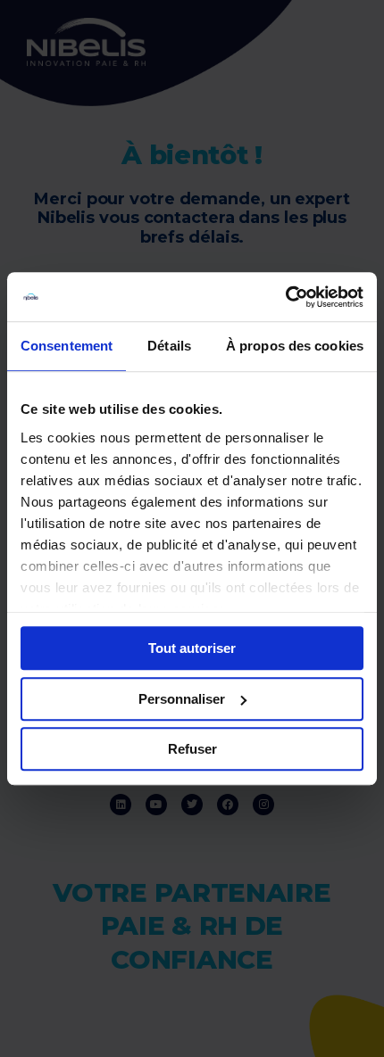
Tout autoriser (192, 648)
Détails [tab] (169, 345)
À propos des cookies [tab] (294, 345)
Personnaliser (181, 698)
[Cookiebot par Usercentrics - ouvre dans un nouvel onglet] (285, 297)
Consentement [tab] (67, 345)
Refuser (192, 748)
